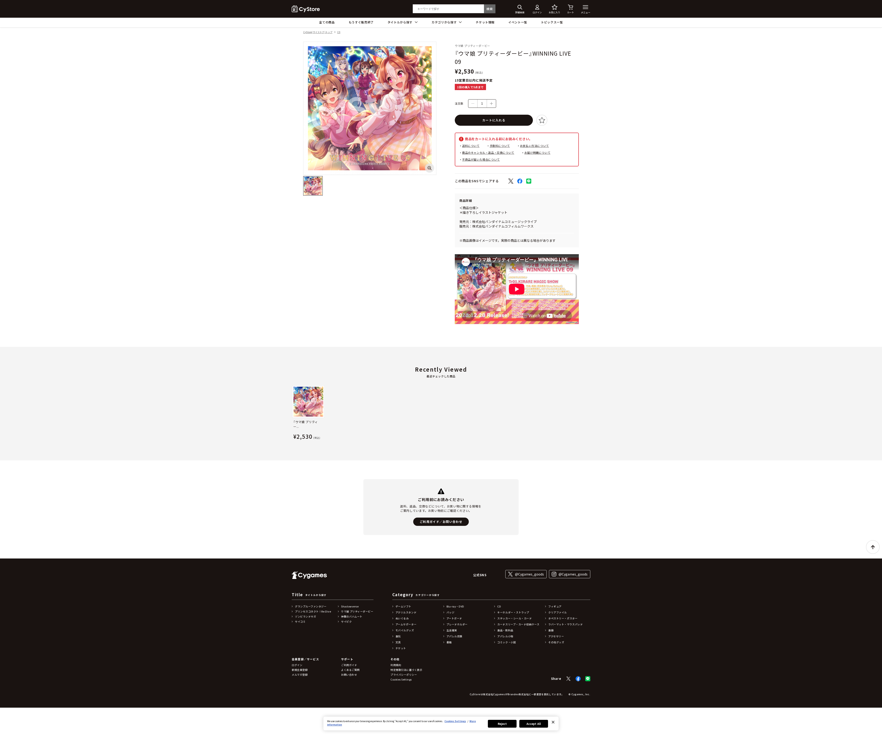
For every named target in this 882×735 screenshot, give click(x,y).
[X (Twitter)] (568, 678)
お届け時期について (537, 152)
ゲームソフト (403, 606)
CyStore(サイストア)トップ (317, 32)
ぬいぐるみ (402, 618)
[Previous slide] (291, 413)
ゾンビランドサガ (305, 616)
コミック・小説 (506, 642)
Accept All (533, 724)
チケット (401, 648)
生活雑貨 (452, 630)
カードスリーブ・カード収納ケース (518, 624)
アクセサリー (556, 636)
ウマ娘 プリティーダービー (357, 611)
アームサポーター (406, 624)
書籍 (449, 642)
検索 (489, 9)
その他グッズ (556, 642)
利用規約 (395, 665)
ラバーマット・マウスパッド (565, 624)
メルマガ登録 (300, 674)
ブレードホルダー (457, 624)
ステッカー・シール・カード (514, 618)
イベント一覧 (517, 22)
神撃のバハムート (351, 616)
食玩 (398, 636)
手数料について (500, 146)
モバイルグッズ (405, 630)
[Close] (553, 722)
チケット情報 (485, 22)
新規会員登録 (300, 670)
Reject (502, 724)
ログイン (297, 665)
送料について (471, 146)
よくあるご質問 (350, 670)
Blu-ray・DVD (455, 606)
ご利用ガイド (349, 665)
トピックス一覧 (552, 22)
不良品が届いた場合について (481, 159)
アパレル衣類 (454, 636)
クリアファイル (557, 612)
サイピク (346, 621)
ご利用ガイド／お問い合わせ (441, 521)
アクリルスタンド (406, 612)
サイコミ (300, 621)
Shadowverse (350, 606)
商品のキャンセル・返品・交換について (488, 152)
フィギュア (555, 606)
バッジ (451, 612)
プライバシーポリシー (403, 674)
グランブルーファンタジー (311, 606)
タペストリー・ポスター (562, 618)
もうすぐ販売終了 (361, 22)
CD (338, 32)
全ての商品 (327, 22)
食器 (551, 630)
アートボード (454, 618)
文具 (398, 642)
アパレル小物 (505, 636)
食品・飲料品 (505, 630)
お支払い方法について (534, 146)
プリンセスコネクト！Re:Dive (313, 611)
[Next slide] (590, 413)
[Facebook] (578, 678)
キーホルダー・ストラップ (513, 612)
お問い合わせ (349, 674)
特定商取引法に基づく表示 (406, 670)
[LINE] (587, 678)
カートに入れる (493, 120)
